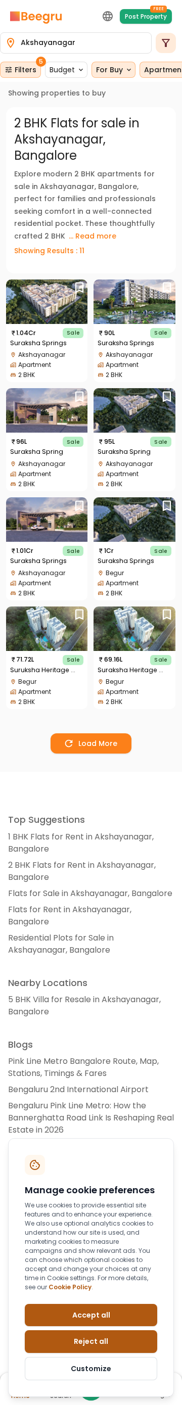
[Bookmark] (79, 288)
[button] (66, 70)
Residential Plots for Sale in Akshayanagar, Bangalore (61, 944)
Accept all (91, 1315)
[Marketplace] (36, 16)
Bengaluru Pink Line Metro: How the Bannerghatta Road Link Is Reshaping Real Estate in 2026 (91, 1118)
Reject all (91, 1341)
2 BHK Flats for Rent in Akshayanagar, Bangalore (82, 871)
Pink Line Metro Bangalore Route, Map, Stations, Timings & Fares (83, 1067)
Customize (91, 1369)
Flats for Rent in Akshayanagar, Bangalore (69, 915)
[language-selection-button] (108, 16)
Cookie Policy (70, 1287)
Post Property (146, 15)
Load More (97, 743)
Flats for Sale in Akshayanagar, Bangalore (90, 893)
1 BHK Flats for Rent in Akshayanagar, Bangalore (81, 843)
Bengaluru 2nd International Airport (78, 1089)
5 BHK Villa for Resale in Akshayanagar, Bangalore (84, 1005)
